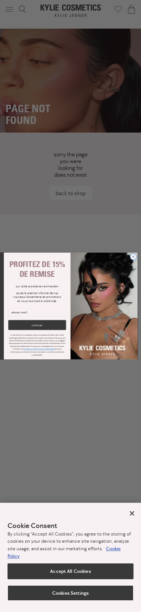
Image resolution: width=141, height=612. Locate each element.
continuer (37, 325)
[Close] (132, 513)
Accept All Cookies (70, 571)
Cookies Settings (70, 593)
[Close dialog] (133, 257)
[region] (70, 557)
